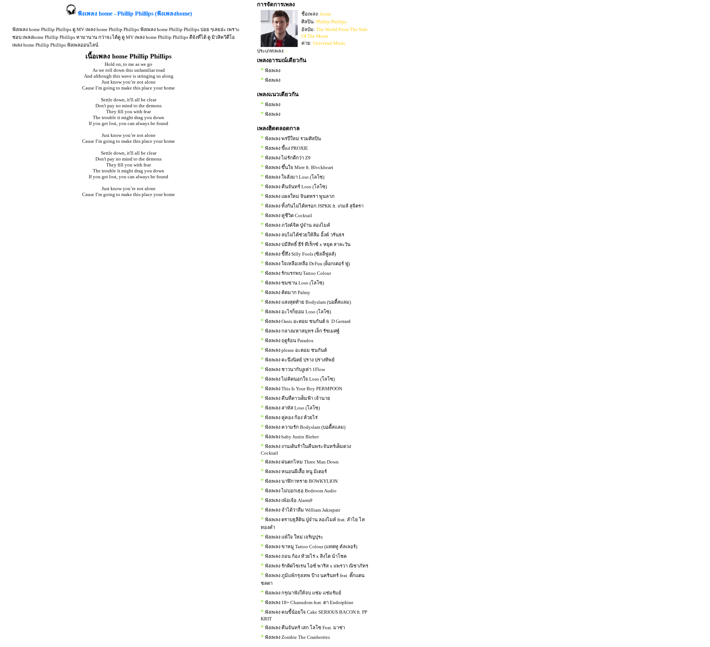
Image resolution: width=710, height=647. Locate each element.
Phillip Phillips (331, 21)
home (325, 14)
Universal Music (329, 43)
